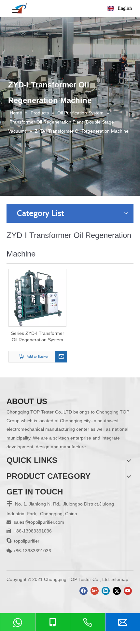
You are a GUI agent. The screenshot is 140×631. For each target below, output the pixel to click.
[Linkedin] (106, 591)
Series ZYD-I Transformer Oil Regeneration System (37, 336)
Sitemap (119, 579)
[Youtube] (128, 591)
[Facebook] (83, 591)
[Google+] (95, 591)
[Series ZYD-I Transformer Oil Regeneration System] (37, 297)
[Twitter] (117, 591)
